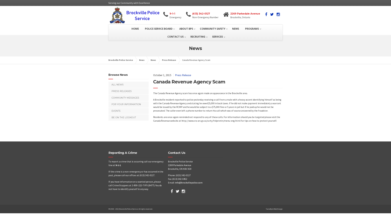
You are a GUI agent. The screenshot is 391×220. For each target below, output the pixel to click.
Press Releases (121, 91)
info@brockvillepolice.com (189, 182)
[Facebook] (172, 191)
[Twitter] (178, 191)
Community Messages (125, 97)
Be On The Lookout (123, 117)
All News (117, 84)
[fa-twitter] (272, 14)
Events (116, 111)
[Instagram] (183, 191)
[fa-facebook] (266, 14)
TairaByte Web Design (274, 209)
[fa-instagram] (278, 14)
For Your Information (126, 104)
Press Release (183, 75)
